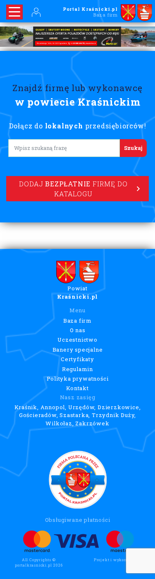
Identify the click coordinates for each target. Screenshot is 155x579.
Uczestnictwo (77, 339)
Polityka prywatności (78, 378)
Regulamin (77, 369)
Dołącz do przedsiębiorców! (77, 125)
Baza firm (77, 320)
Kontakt (77, 388)
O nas (78, 330)
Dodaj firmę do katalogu (73, 188)
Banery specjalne (77, 349)
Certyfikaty (77, 359)
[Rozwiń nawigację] (14, 12)
